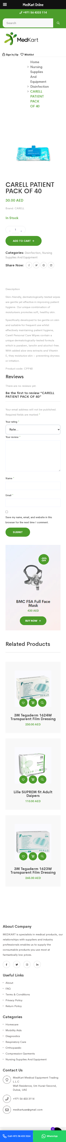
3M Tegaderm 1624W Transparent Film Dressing (33, 717)
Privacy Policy (14, 1000)
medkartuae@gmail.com (28, 1109)
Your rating (12, 421)
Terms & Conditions (18, 994)
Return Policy (14, 1006)
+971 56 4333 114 (35, 12)
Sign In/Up (12, 54)
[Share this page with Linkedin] (51, 265)
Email (9, 495)
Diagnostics (13, 1036)
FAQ (8, 988)
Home (34, 62)
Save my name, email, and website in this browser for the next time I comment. (29, 520)
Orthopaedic (13, 1047)
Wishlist (29, 54)
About (9, 982)
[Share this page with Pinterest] (43, 265)
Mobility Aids (14, 1030)
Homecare (12, 1024)
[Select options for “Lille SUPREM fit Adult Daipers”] (33, 779)
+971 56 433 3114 (23, 1098)
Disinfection (39, 87)
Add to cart (22, 241)
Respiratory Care (16, 1042)
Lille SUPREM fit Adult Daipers (33, 794)
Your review (13, 437)
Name (10, 478)
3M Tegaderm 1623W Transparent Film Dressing (33, 871)
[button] (29, 265)
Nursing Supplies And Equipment (26, 1059)
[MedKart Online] (21, 38)
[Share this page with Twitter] (36, 265)
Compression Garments (20, 1053)
